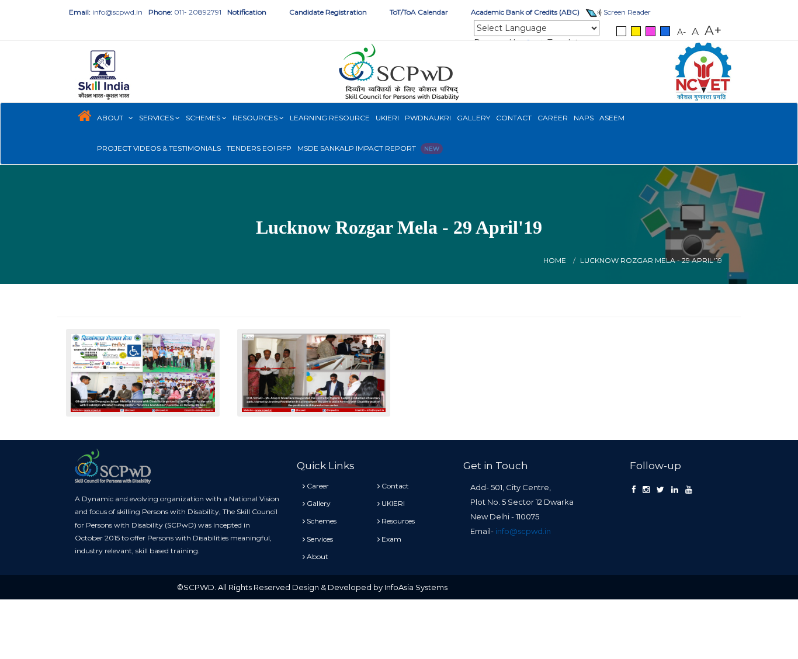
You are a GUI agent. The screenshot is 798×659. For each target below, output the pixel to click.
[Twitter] (660, 489)
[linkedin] (675, 489)
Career (552, 117)
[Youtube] (689, 489)
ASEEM (611, 117)
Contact (514, 117)
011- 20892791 (184, 12)
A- (681, 32)
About (113, 117)
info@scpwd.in (106, 12)
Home (554, 260)
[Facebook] (634, 489)
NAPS (584, 117)
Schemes (204, 117)
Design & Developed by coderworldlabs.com (535, 587)
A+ (713, 30)
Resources (256, 117)
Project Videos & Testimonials (159, 148)
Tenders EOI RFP (259, 148)
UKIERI (387, 117)
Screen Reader (626, 12)
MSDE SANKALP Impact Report (368, 148)
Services (157, 117)
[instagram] (646, 489)
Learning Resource (330, 117)
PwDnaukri (428, 117)
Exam (390, 539)
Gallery (473, 117)
